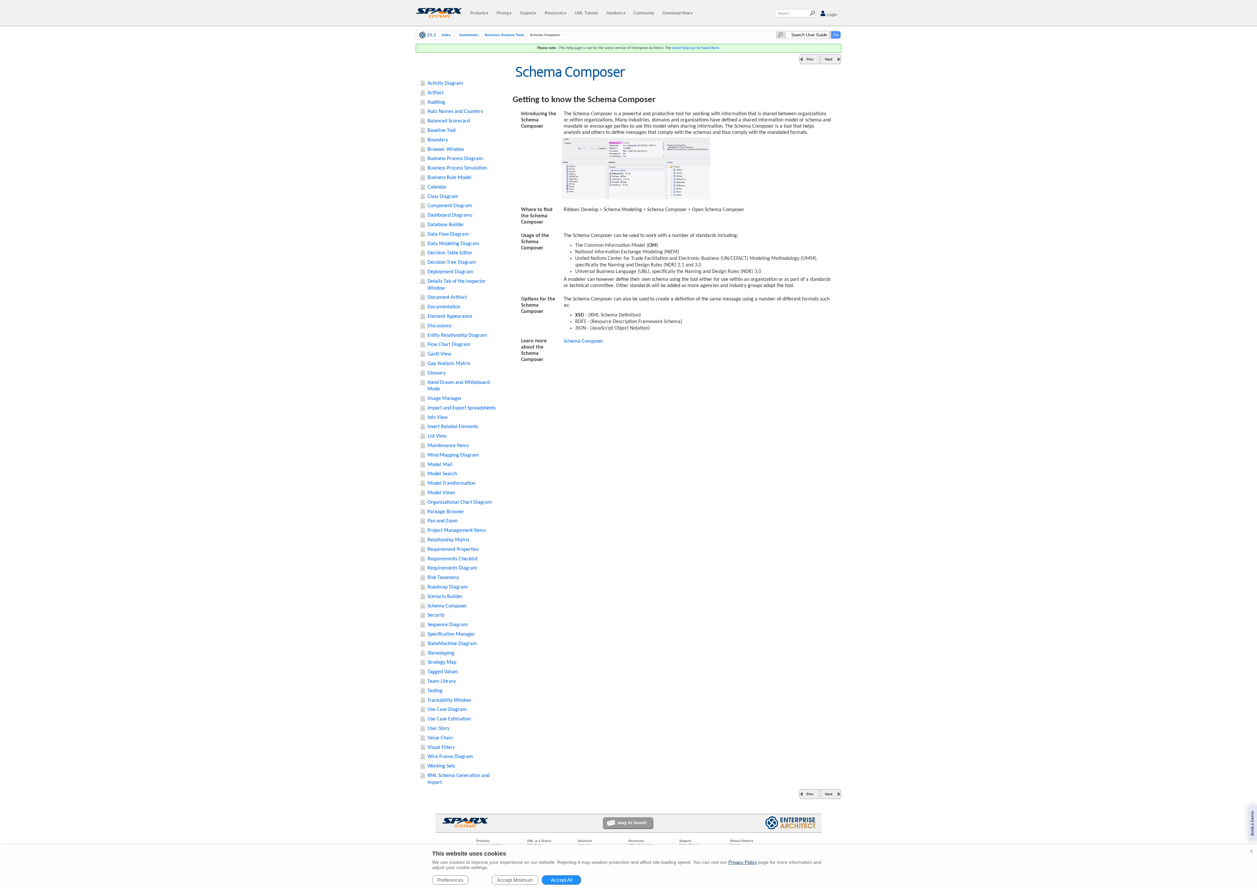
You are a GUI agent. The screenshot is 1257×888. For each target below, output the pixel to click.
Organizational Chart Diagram (460, 502)
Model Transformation (451, 483)
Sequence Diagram (448, 624)
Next (828, 60)
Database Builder (446, 224)
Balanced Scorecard (449, 121)
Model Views (441, 493)
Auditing (436, 102)
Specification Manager (451, 634)
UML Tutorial (586, 13)
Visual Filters (441, 747)
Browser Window (446, 149)
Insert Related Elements (453, 426)
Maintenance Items (448, 445)
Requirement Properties (453, 549)
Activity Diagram (445, 83)
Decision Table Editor (450, 253)
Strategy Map (442, 662)
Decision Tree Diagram (452, 262)
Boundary (438, 140)
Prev (810, 60)
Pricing (503, 13)
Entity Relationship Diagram (457, 335)
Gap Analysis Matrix (449, 363)
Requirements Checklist (453, 559)
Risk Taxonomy (443, 577)
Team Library (442, 681)
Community (644, 13)
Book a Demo (1252, 823)
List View (437, 436)
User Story (438, 728)
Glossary (437, 373)
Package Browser (446, 512)
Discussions (439, 326)
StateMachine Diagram (452, 643)
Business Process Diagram (455, 158)
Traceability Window (449, 700)
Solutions (615, 13)
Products (478, 13)
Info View (437, 417)
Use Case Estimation (449, 719)
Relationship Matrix (448, 540)
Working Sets (441, 766)
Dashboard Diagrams (450, 215)
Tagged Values (443, 672)
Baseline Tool (442, 130)
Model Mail (440, 464)
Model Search (442, 474)
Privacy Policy (742, 862)
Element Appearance (450, 316)
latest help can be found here (695, 48)
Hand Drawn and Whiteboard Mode (459, 386)
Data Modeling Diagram (453, 243)
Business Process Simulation (457, 168)
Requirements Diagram (452, 568)
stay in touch (632, 822)
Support (527, 13)
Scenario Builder (445, 596)
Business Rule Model (449, 177)
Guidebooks (469, 35)
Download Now (677, 13)
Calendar (437, 187)
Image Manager (445, 398)
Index (446, 35)
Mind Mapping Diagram (453, 455)
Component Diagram (450, 205)
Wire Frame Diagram (450, 756)
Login (831, 14)
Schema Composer (583, 341)
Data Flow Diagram (448, 234)
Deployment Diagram (450, 272)
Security (436, 615)
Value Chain (440, 738)
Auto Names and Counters (455, 111)
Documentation (444, 307)
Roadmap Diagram (448, 587)
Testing (435, 691)
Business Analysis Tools (504, 35)
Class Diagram (443, 196)
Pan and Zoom (443, 521)
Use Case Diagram (447, 709)
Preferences (450, 880)
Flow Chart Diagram (449, 344)
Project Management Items (457, 530)
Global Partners (741, 841)
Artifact (436, 93)
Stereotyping (441, 653)
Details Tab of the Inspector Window (457, 285)
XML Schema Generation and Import (458, 779)
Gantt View (439, 354)
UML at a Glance (539, 841)
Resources (555, 13)
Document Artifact (447, 297)
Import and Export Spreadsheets (462, 408)
